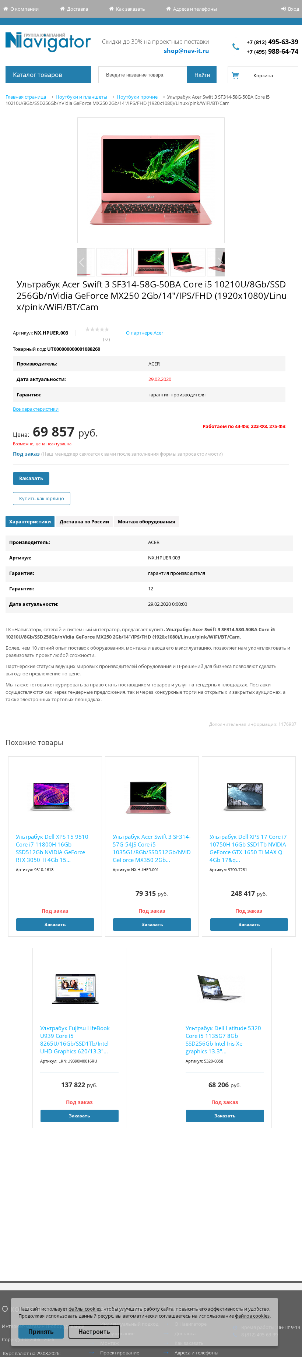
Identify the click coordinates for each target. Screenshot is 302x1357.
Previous (82, 262)
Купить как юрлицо (41, 498)
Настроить (94, 1332)
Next (220, 262)
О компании (24, 9)
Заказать (31, 478)
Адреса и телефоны (195, 9)
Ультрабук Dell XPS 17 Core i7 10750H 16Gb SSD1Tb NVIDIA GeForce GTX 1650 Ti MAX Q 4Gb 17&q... (248, 848)
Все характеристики (36, 409)
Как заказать (130, 9)
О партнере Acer (144, 332)
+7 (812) (272, 42)
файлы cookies (85, 1308)
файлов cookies (252, 1315)
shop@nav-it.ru (186, 51)
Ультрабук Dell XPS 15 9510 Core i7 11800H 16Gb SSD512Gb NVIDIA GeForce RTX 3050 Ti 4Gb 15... (52, 848)
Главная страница (26, 96)
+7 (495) (272, 51)
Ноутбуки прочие (137, 96)
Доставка (77, 9)
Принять (41, 1332)
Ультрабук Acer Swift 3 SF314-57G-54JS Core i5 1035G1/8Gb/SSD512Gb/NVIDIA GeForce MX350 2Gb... (152, 848)
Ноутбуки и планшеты (81, 96)
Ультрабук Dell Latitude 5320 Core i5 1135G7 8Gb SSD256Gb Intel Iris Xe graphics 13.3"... (223, 1039)
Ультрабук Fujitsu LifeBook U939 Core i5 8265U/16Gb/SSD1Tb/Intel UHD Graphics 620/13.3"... (75, 1039)
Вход (293, 9)
